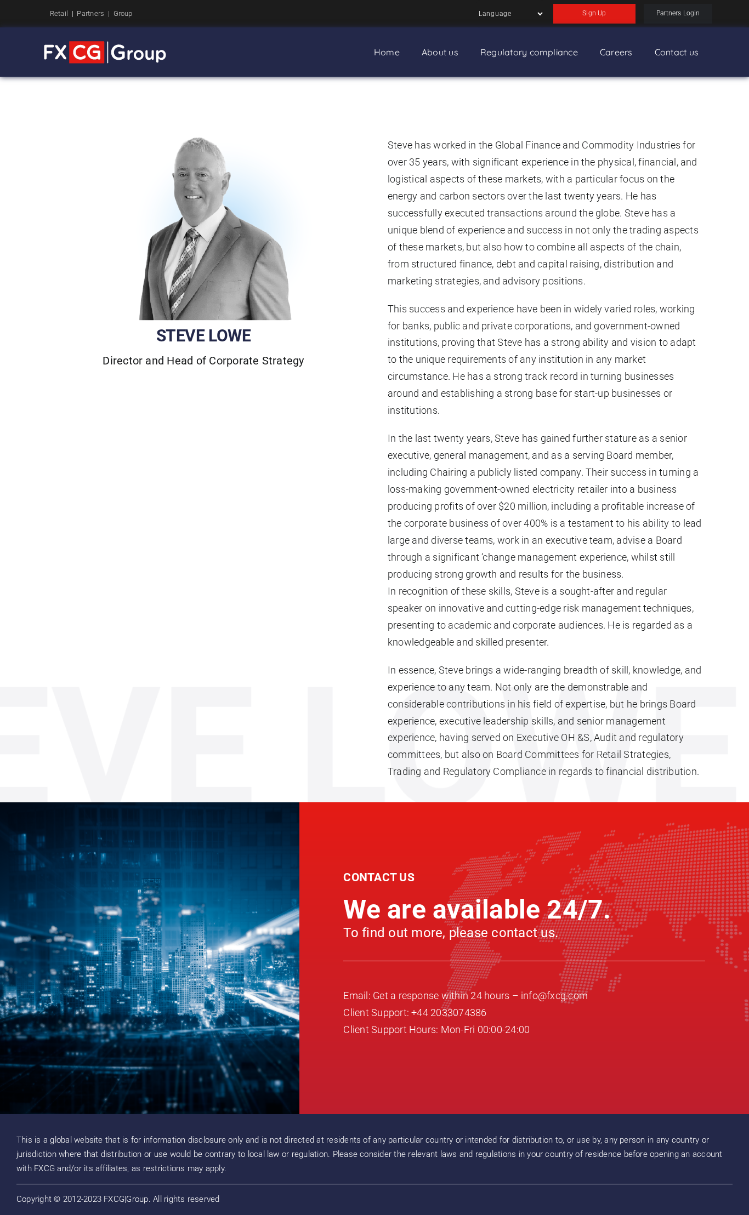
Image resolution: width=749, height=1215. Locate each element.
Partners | (95, 13)
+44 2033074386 (448, 1012)
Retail (59, 13)
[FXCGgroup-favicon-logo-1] (105, 45)
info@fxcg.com (554, 995)
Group (123, 13)
